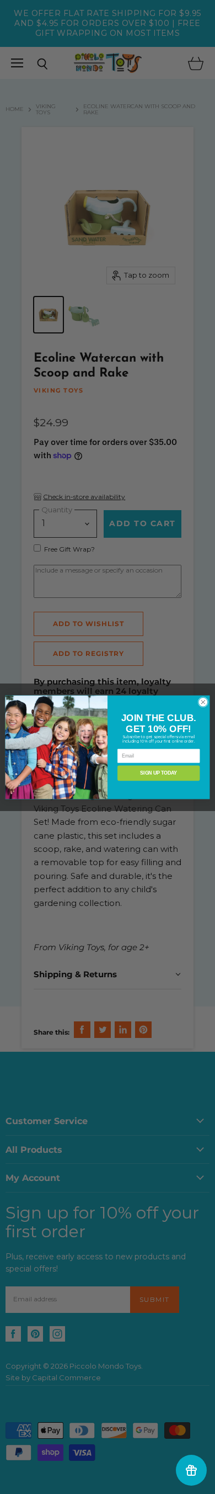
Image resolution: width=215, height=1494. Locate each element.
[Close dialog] (203, 702)
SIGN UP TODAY (158, 773)
